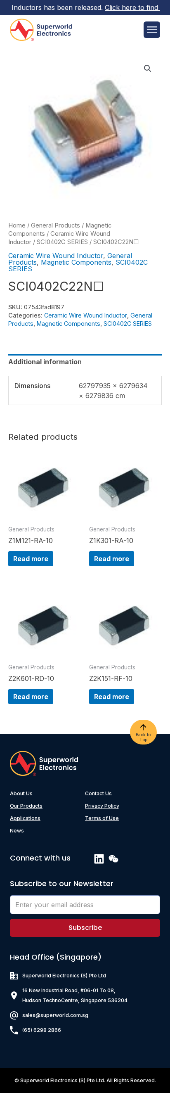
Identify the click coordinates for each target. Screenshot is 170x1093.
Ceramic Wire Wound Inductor (55, 255)
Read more (30, 559)
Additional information (45, 362)
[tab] (85, 361)
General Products (55, 225)
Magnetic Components (76, 262)
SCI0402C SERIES (62, 242)
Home (17, 225)
